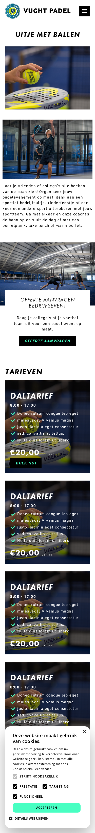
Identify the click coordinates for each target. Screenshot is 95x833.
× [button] (84, 732)
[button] (31, 818)
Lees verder (42, 769)
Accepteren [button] (46, 808)
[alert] (47, 777)
